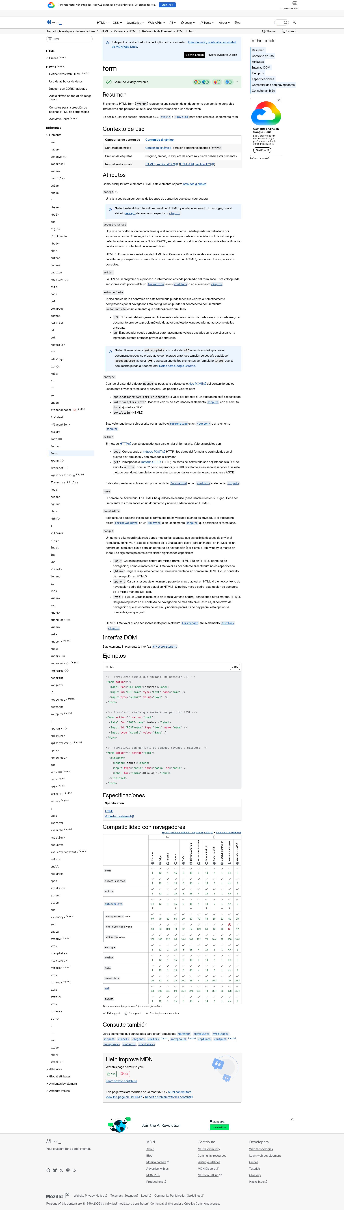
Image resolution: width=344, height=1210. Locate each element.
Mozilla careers (156, 1162)
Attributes (55, 1069)
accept (130, 213)
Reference (53, 127)
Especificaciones (263, 79)
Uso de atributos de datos (66, 81)
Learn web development (265, 1155)
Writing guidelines (209, 1162)
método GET (149, 462)
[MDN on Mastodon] (68, 1170)
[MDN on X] (61, 1170)
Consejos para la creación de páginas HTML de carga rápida (69, 110)
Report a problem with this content (167, 1097)
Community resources (212, 1155)
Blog (237, 22)
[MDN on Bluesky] (55, 1170)
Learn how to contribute (121, 1081)
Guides (53, 58)
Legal (144, 1195)
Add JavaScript (59, 119)
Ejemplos (258, 73)
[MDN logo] (53, 1141)
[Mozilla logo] (57, 1195)
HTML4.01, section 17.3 (195, 164)
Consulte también (263, 90)
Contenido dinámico (159, 139)
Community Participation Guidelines (177, 1195)
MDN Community (209, 1149)
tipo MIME (196, 383)
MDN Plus (153, 1175)
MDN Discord (206, 1168)
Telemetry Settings (122, 1195)
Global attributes (60, 1076)
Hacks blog (256, 1181)
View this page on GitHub (122, 1097)
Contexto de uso (263, 56)
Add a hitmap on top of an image (70, 96)
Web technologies (261, 1149)
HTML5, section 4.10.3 (160, 164)
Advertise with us (157, 1168)
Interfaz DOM (261, 67)
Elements (55, 135)
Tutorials (255, 1168)
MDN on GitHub (208, 1175)
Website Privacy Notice (89, 1195)
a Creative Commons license (200, 1203)
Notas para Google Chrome (177, 366)
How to (51, 67)
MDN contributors (179, 1092)
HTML (50, 51)
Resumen (115, 94)
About (150, 1149)
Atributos (258, 61)
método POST (152, 451)
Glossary (255, 1175)
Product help (154, 1181)
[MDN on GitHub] (48, 1170)
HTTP (124, 443)
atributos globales (194, 184)
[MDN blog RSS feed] (74, 1170)
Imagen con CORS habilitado (68, 88)
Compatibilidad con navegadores (273, 85)
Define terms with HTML (65, 74)
